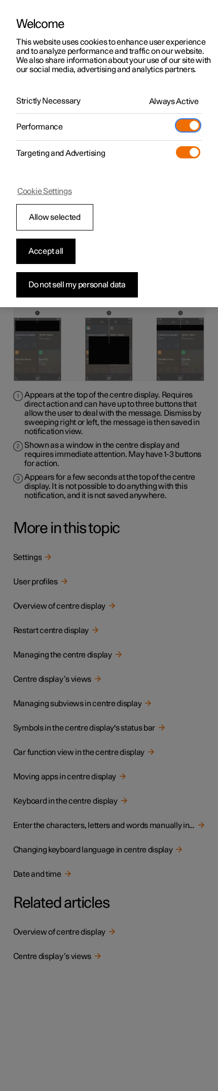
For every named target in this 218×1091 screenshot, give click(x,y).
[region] (109, 153)
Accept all (45, 251)
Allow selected (55, 217)
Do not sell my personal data (77, 285)
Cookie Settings (44, 191)
